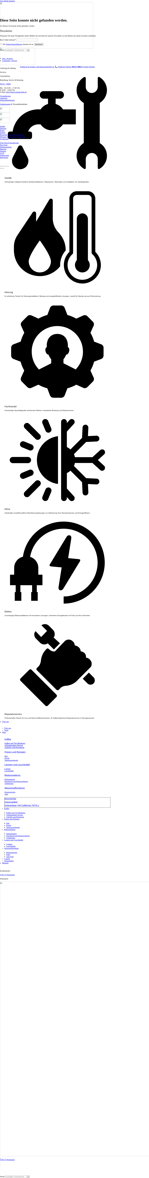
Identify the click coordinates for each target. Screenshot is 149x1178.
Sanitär (2, 126)
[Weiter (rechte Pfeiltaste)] (3, 168)
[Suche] (28, 1176)
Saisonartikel (11, 802)
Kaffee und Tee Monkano (15, 743)
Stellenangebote (6, 147)
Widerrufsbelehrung (7, 100)
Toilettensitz (9, 784)
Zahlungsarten (5, 104)
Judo (6, 794)
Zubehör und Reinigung (14, 748)
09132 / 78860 (5, 84)
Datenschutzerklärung (14, 44)
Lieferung (3, 98)
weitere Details (88, 67)
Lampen (7, 769)
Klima (2, 131)
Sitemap (3, 151)
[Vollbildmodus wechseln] (3, 166)
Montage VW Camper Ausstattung (12, 137)
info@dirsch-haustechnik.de (16, 92)
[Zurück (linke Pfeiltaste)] (1, 168)
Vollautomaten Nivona (14, 745)
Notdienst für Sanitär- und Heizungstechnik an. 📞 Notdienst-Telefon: (51, 67)
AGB (2, 153)
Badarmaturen (10, 779)
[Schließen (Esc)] (8, 166)
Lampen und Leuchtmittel (17, 764)
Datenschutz (4, 155)
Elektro (2, 133)
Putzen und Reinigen (15, 752)
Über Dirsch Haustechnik (9, 143)
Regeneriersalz (10, 792)
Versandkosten (5, 96)
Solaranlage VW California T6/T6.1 (22, 805)
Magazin (3, 149)
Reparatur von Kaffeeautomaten (12, 135)
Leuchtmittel (9, 771)
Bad (6, 756)
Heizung (3, 128)
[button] (75, 723)
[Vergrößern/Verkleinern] (1, 166)
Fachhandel (4, 139)
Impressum (4, 158)
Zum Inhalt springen (7, 1)
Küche (7, 758)
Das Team (3, 145)
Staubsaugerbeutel (11, 760)
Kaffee (8, 739)
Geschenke (10, 798)
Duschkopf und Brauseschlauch (16, 781)
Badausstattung (12, 775)
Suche (2, 1177)
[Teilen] (6, 166)
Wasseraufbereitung (15, 788)
